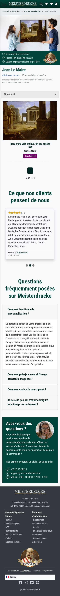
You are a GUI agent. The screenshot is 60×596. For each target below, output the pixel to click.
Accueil (5, 11)
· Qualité (35, 527)
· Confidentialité (11, 531)
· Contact (8, 520)
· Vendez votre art (39, 523)
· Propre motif (38, 520)
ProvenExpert (22, 252)
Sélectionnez (30, 156)
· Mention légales (12, 523)
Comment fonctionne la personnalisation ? (21, 311)
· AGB (7, 527)
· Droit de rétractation (13, 534)
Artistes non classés (32, 11)
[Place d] (30, 120)
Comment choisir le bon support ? (27, 389)
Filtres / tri (9, 94)
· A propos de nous (12, 542)
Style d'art (16, 11)
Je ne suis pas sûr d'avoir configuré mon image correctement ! (28, 402)
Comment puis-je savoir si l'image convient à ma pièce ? (27, 377)
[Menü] (4, 4)
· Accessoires (37, 534)
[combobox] (30, 577)
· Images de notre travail (42, 531)
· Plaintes (8, 538)
